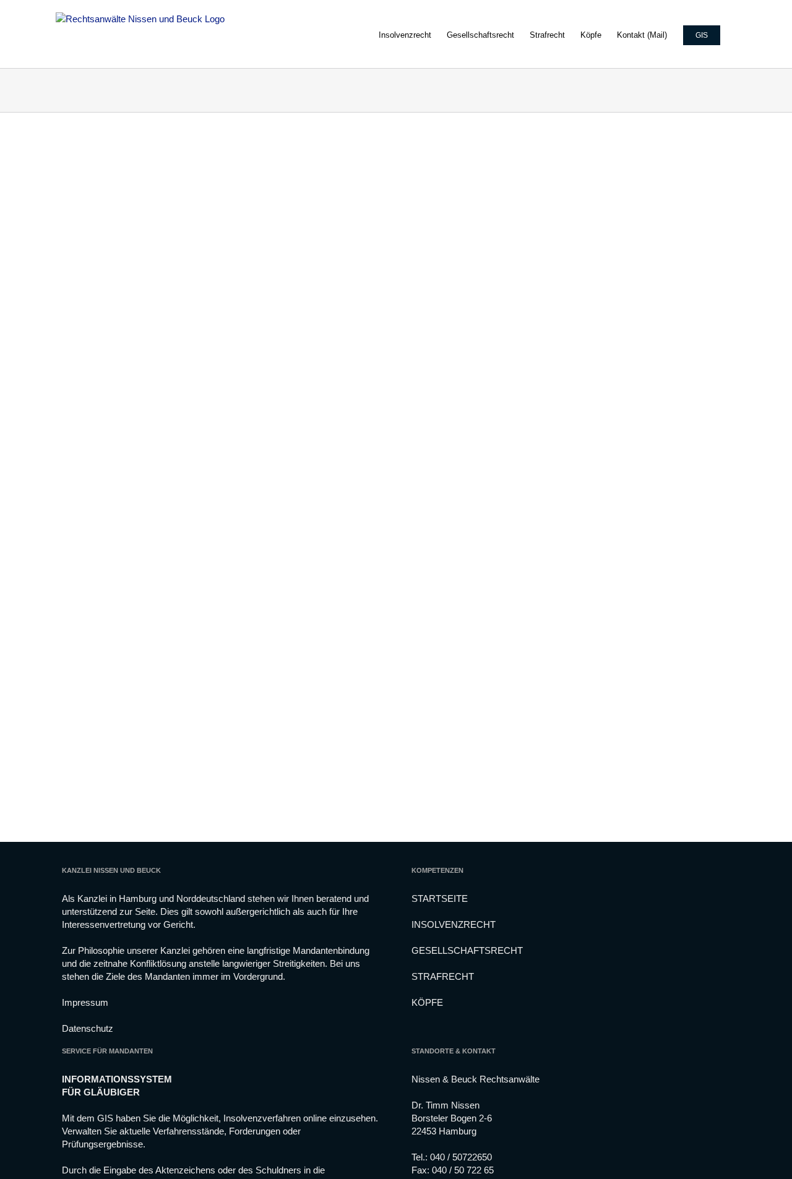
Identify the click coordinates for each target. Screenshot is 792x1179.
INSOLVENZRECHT (453, 924)
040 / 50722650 (461, 1157)
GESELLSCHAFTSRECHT (467, 950)
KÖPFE (427, 1002)
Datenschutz (87, 1028)
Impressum (85, 1002)
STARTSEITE (439, 898)
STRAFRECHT (442, 976)
